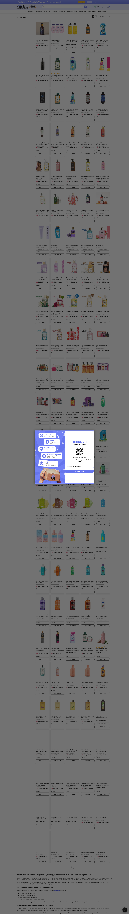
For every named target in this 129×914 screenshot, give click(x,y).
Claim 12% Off (79, 471)
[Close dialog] (93, 432)
